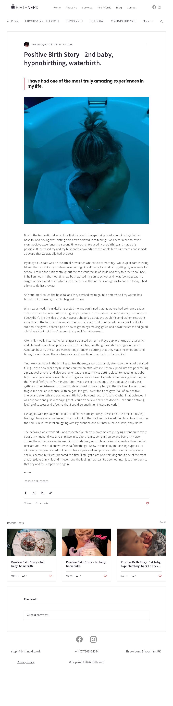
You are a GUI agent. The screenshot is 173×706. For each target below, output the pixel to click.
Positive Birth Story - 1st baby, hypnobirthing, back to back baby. (141, 564)
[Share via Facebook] (25, 492)
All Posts (12, 21)
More (146, 21)
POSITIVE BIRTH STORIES (36, 481)
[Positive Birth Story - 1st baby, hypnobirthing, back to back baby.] (141, 542)
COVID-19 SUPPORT (123, 21)
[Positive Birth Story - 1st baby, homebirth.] (86, 542)
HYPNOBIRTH (74, 21)
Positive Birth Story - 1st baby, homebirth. (86, 564)
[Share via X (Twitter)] (33, 492)
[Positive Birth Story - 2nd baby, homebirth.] (31, 542)
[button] (87, 7)
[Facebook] (154, 7)
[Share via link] (50, 492)
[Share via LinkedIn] (42, 492)
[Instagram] (159, 7)
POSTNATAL (97, 21)
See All (163, 522)
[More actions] (147, 44)
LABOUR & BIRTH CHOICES (42, 21)
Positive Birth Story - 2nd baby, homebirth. (27, 564)
